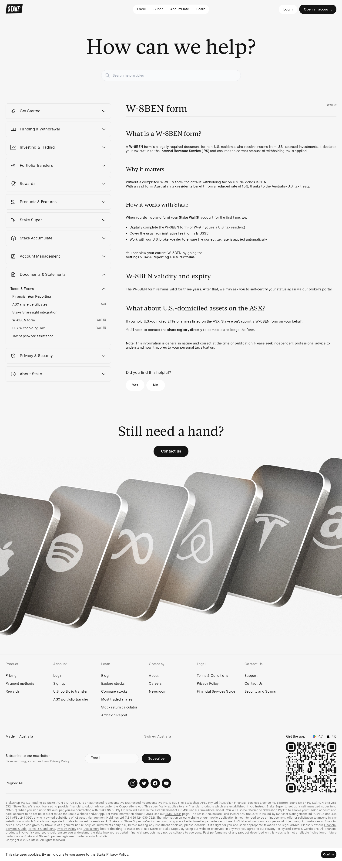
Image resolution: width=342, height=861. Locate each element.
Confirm (328, 854)
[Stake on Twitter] (144, 783)
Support (251, 675)
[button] (58, 111)
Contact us (171, 451)
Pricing (11, 675)
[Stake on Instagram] (132, 783)
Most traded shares (116, 699)
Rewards (13, 691)
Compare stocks (114, 691)
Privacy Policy (208, 683)
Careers (155, 683)
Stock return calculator (119, 707)
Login (288, 9)
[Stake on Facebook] (155, 783)
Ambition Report (114, 715)
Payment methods (20, 683)
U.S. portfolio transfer (70, 691)
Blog (105, 675)
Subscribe (156, 758)
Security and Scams (260, 691)
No (155, 385)
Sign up (59, 683)
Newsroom (157, 691)
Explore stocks (113, 683)
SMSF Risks (173, 814)
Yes (135, 385)
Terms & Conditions (212, 675)
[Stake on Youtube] (166, 783)
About (154, 675)
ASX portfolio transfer (70, 699)
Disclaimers (91, 828)
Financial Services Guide (216, 691)
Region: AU (14, 783)
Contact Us (254, 683)
